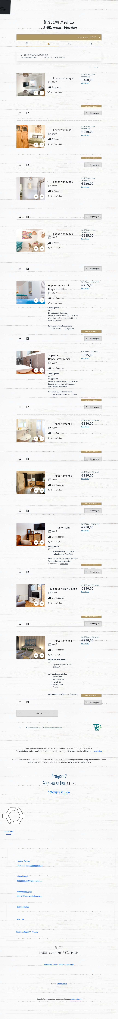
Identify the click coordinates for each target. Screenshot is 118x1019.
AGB (55, 964)
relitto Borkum (62, 984)
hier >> (23, 907)
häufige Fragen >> (27, 932)
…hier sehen (97, 751)
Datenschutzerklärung (66, 964)
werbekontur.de (75, 999)
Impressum (48, 964)
